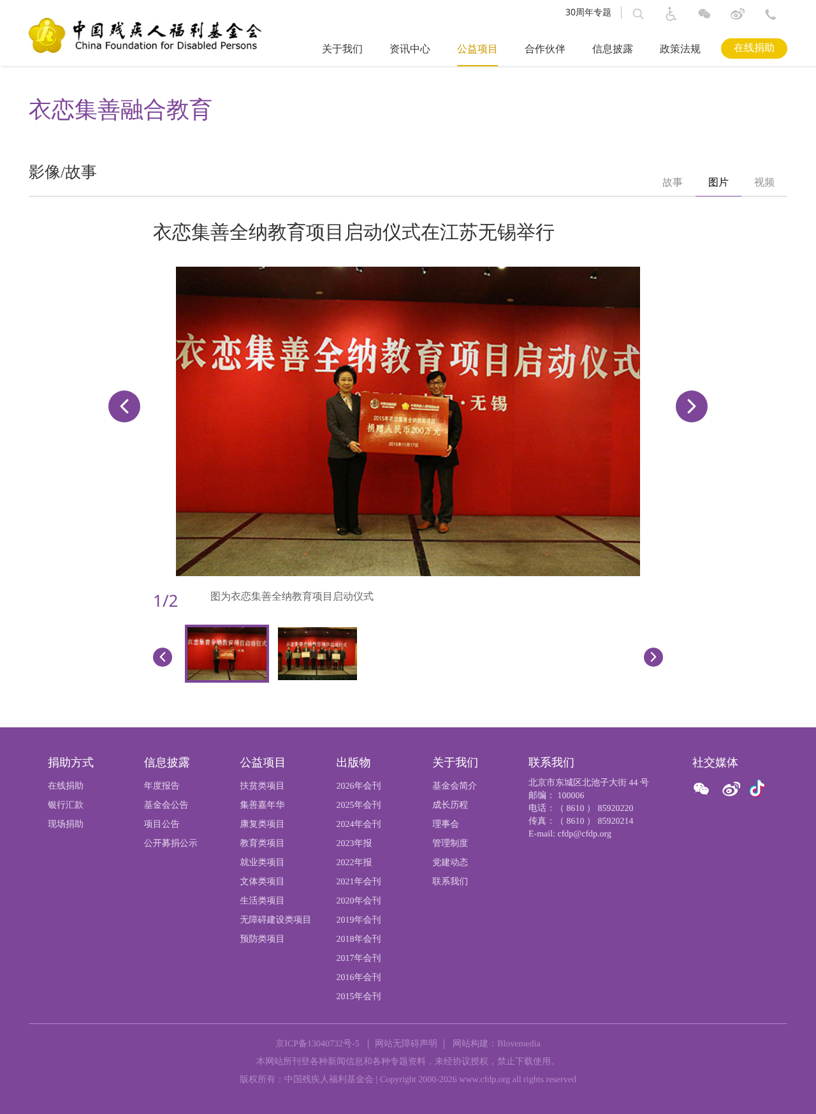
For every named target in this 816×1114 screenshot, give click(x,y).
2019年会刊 (358, 920)
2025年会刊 (358, 805)
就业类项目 (262, 863)
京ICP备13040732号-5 (317, 1044)
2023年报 (354, 844)
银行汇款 (66, 805)
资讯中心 (410, 49)
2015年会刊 (358, 997)
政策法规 (680, 49)
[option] (673, 183)
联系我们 (450, 882)
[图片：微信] (757, 789)
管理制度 (450, 844)
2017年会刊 (358, 958)
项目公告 (162, 824)
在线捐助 (754, 48)
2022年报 (354, 863)
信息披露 (612, 49)
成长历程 (450, 805)
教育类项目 (262, 844)
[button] (638, 14)
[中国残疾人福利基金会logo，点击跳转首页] (145, 34)
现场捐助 (66, 824)
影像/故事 (63, 172)
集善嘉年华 (262, 805)
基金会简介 (454, 786)
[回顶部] (784, 1085)
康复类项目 (262, 824)
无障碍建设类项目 (276, 920)
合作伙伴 (545, 49)
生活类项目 (262, 901)
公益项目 (477, 49)
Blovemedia (519, 1044)
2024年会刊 (358, 824)
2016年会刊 (358, 978)
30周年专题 (588, 12)
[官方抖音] (757, 789)
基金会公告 (166, 805)
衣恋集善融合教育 (120, 110)
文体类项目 (262, 882)
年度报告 (162, 786)
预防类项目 (262, 939)
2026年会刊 (358, 786)
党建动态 (450, 863)
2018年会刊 (358, 939)
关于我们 (342, 49)
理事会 (445, 824)
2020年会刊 (358, 901)
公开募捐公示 (171, 844)
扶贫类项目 (262, 786)
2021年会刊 (358, 882)
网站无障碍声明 (406, 1044)
